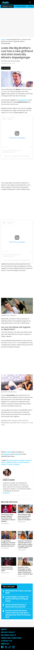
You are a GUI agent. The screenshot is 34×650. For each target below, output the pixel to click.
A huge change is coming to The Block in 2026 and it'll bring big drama (17, 599)
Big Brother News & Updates (16, 460)
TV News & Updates (20, 6)
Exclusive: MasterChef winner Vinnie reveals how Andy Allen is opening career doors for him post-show (18, 614)
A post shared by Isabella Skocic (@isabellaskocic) (17, 156)
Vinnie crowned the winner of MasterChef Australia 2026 (15, 606)
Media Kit (5, 644)
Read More (6, 493)
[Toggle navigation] (30, 2)
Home (3, 39)
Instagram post (24, 100)
